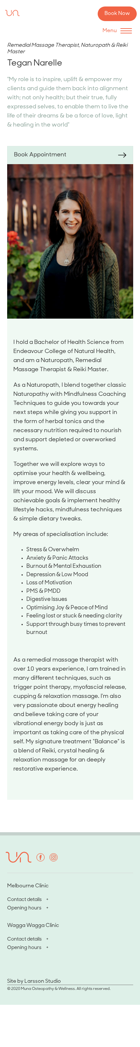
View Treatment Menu (38, 172)
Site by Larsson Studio (34, 981)
